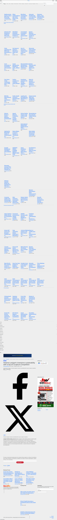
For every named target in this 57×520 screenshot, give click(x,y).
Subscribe (39, 490)
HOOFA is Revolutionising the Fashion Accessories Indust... (27, 512)
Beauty (1, 337)
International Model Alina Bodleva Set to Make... (24, 126)
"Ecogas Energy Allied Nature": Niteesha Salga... (7, 249)
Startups (6, 205)
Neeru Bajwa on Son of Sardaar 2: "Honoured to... (16, 133)
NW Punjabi (1, 349)
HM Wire (5, 137)
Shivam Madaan (23, 38)
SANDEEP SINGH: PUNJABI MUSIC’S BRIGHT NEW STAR (16, 151)
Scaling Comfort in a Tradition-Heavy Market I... (16, 82)
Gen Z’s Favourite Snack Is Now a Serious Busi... (24, 50)
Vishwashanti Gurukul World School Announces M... (7, 298)
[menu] (1, 0)
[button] (28, 325)
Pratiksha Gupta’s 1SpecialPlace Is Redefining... (32, 216)
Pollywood (9, 104)
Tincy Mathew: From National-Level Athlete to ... (40, 265)
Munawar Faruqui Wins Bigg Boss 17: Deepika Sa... (7, 167)
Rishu (13, 20)
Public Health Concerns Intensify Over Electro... (16, 98)
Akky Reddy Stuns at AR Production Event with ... (32, 133)
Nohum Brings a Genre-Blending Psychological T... (7, 117)
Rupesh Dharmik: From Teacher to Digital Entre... (32, 249)
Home (1, 322)
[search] (44, 5)
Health (5, 23)
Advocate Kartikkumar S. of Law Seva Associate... (32, 16)
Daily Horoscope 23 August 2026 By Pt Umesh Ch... (7, 281)
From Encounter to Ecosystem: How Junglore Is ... (7, 66)
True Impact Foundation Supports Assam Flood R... (24, 34)
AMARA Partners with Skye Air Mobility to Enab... (24, 216)
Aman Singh (14, 203)
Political (1, 328)
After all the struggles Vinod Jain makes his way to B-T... (27, 492)
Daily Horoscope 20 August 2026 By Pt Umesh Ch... (32, 281)
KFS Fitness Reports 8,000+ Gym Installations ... (16, 315)
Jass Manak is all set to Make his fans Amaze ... (32, 149)
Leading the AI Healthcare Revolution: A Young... (24, 98)
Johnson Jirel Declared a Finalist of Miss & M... (7, 33)
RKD (5, 54)
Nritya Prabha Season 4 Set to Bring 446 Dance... (24, 115)
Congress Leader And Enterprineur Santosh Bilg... (7, 199)
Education (1, 331)
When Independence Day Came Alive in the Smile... (16, 17)
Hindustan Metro (15, 155)
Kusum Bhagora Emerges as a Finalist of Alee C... (32, 34)
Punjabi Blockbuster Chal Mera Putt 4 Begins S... (7, 150)
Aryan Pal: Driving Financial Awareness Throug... (7, 315)
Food (5, 22)
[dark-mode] (1, 352)
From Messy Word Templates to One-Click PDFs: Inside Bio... (8, 480)
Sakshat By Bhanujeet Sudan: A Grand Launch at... (7, 133)
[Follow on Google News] (7, 369)
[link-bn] (18, 460)
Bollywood (6, 104)
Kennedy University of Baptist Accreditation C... (32, 265)
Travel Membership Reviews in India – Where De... (16, 66)
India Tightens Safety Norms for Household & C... (8, 215)
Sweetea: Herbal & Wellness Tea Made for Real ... (16, 298)
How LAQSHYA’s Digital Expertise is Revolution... (16, 232)
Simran (14, 101)
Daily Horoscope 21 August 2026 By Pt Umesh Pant (24, 281)
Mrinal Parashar (6, 19)
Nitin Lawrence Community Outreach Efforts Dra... (16, 199)
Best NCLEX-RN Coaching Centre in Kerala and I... (7, 265)
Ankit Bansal (22, 19)
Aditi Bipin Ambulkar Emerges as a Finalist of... (16, 33)
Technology (1, 342)
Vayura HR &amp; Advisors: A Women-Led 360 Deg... (16, 249)
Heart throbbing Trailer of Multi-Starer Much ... (24, 150)
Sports (1, 340)
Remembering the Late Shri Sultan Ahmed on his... (32, 115)
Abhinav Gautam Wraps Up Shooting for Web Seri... (7, 183)
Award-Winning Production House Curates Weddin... (15, 117)
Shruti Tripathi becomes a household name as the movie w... (28, 502)
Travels (7, 22)
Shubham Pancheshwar (7, 236)
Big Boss (12, 104)
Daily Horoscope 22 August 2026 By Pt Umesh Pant (16, 281)
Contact (52, 516)
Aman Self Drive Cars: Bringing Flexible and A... (7, 232)
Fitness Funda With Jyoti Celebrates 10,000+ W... (32, 98)
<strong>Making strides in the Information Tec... (25, 232)
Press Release (7, 287)
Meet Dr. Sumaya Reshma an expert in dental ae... (32, 82)
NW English (1, 345)
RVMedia (30, 136)
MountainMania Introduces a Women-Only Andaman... (25, 65)
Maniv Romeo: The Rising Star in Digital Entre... (24, 248)
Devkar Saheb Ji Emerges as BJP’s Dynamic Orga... (24, 199)
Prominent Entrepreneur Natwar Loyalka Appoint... (16, 216)
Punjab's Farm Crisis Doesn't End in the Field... (24, 265)
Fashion (1, 339)
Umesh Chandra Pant (7, 285)
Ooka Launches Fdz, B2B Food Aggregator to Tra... (7, 50)
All (4, 22)
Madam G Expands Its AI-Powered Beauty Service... (32, 298)
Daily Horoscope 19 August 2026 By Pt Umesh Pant (40, 281)
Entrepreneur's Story (10, 205)
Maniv (22, 118)
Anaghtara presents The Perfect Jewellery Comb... (24, 82)
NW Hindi (1, 348)
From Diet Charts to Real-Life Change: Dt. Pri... (24, 298)
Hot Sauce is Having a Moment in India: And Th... (16, 50)
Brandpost (7, 359)
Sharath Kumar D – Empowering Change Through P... (40, 199)
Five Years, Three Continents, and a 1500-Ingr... (7, 82)
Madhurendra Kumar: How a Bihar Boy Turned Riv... (7, 16)
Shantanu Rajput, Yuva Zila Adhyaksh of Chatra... (40, 16)
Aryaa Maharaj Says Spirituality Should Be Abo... (24, 315)
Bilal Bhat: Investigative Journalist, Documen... (24, 16)
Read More (20, 462)
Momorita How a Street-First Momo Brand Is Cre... (32, 50)
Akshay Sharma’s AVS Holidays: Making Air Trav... (32, 66)
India (0, 323)
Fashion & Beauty (11, 22)
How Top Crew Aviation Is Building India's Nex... (16, 265)
